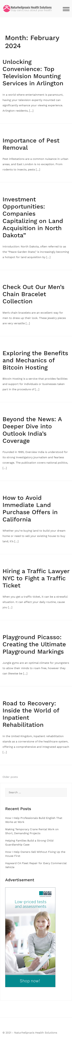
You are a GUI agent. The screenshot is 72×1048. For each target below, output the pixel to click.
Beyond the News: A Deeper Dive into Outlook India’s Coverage (32, 430)
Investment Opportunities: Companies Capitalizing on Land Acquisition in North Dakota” (33, 217)
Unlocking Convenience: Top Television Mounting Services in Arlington (33, 72)
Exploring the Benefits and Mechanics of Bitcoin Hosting (35, 360)
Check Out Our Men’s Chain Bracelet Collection (33, 294)
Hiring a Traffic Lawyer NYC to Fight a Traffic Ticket (36, 578)
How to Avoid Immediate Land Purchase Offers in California (30, 508)
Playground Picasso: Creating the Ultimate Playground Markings (34, 644)
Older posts (10, 776)
